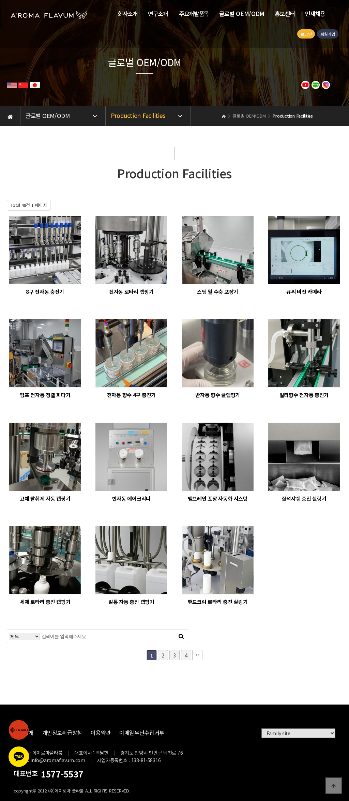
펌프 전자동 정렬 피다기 (45, 394)
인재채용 (315, 14)
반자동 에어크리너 (131, 498)
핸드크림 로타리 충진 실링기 (218, 601)
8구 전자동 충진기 (45, 291)
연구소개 (158, 14)
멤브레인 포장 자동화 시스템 (218, 498)
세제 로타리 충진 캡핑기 (45, 601)
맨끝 (197, 655)
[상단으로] (333, 785)
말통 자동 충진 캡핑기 (131, 601)
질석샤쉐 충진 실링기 (304, 498)
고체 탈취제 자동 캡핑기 (45, 498)
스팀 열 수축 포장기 (217, 291)
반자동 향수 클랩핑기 (217, 394)
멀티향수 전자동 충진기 (304, 394)
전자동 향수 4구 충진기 (131, 394)
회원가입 (327, 34)
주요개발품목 (194, 14)
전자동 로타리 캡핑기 (131, 291)
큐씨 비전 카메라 (303, 291)
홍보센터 (285, 14)
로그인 (306, 34)
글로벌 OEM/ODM (241, 14)
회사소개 (128, 14)
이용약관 (101, 732)
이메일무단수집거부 (141, 732)
